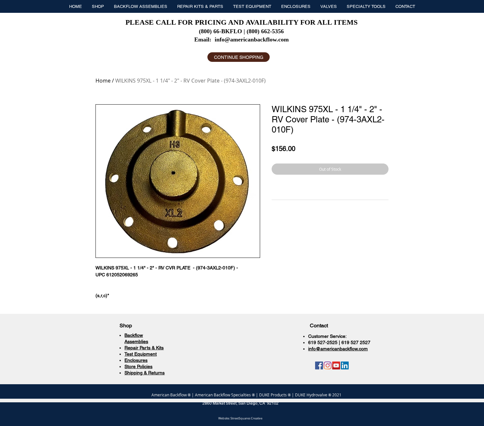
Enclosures (136, 360)
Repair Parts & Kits (144, 347)
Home (103, 80)
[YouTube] (336, 365)
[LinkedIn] (345, 365)
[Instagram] (328, 365)
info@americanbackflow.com (252, 39)
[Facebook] (319, 365)
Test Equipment (140, 354)
